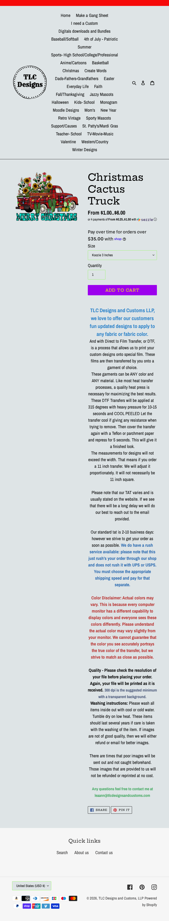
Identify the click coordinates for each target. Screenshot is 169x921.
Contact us (104, 852)
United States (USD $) (30, 885)
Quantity (95, 265)
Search (62, 852)
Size (91, 246)
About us (81, 852)
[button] (122, 219)
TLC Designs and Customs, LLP (121, 898)
